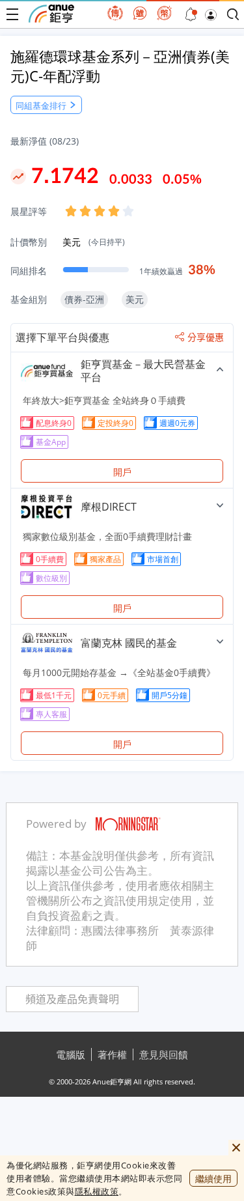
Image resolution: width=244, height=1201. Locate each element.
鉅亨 (51, 13)
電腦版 (70, 1054)
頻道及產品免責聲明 (72, 999)
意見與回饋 (163, 1054)
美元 (93, 242)
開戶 (122, 472)
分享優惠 (205, 337)
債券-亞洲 (84, 299)
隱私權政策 (97, 1191)
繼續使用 (213, 1178)
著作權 (112, 1054)
